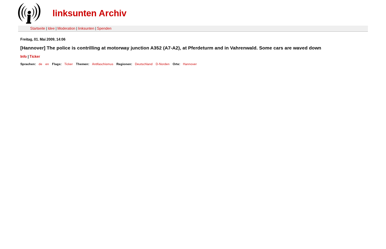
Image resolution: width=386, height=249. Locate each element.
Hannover (190, 64)
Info (23, 56)
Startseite (37, 28)
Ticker (34, 56)
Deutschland (144, 64)
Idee (51, 28)
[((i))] (29, 22)
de (40, 64)
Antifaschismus (102, 64)
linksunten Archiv (89, 13)
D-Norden (163, 64)
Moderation (66, 28)
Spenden (104, 28)
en (47, 64)
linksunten (86, 28)
